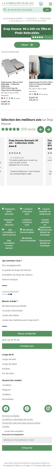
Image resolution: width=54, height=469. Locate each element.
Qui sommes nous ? (12, 260)
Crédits (5, 426)
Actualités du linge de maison (17, 275)
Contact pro (27, 346)
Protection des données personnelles (21, 423)
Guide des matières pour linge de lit (20, 320)
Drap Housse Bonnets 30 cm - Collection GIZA (23, 141)
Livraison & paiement (10, 293)
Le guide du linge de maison (16, 270)
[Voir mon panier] (40, 3)
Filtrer (24, 45)
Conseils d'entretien (12, 310)
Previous (40, 129)
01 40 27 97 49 (12, 340)
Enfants (6, 368)
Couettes (6, 385)
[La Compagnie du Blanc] (18, 4)
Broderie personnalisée (14, 306)
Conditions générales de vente (17, 419)
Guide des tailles (10, 315)
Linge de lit (8, 354)
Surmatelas (8, 399)
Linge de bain (9, 359)
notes (47, 465)
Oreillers (6, 394)
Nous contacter (27, 333)
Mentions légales (10, 416)
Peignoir (6, 390)
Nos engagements (11, 265)
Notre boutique (10, 279)
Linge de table (9, 364)
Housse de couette (11, 380)
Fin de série (8, 373)
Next (48, 129)
